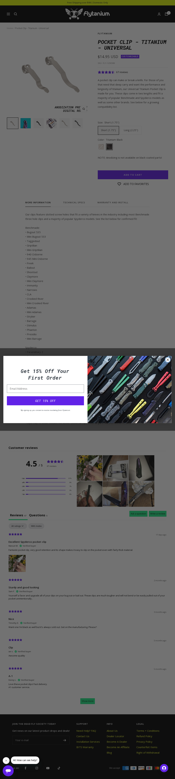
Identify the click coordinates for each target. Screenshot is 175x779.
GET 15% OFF (45, 401)
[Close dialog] (167, 359)
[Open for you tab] (164, 768)
